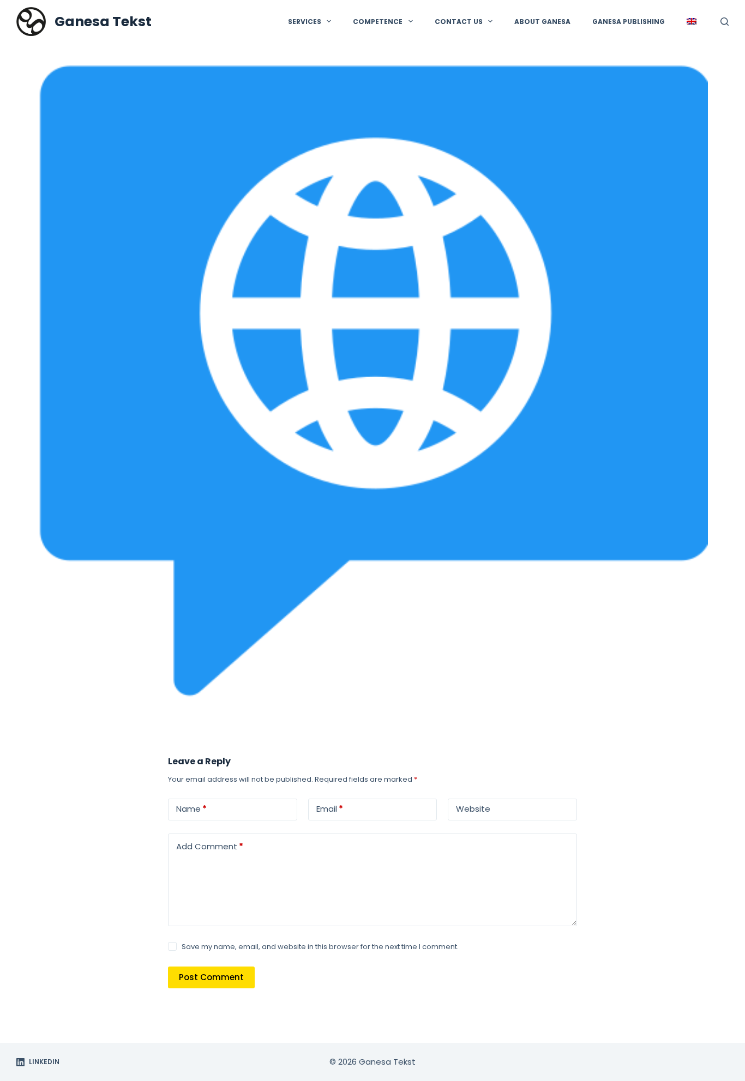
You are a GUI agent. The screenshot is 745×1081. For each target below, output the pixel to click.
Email (329, 808)
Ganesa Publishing (628, 21)
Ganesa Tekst (103, 21)
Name (191, 808)
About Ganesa (542, 21)
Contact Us (459, 21)
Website (473, 808)
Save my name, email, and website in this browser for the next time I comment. (320, 946)
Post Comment (211, 977)
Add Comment (209, 846)
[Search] (724, 21)
